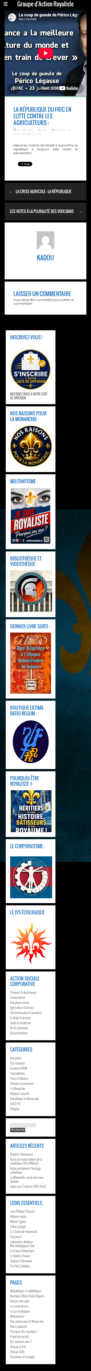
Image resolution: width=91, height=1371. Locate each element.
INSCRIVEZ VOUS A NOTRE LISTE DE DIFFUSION (28, 395)
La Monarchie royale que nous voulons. (27, 1179)
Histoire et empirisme (22, 1083)
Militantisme (17, 1316)
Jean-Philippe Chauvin (22, 1211)
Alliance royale (18, 1216)
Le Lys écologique (20, 1311)
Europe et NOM (18, 1068)
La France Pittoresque (22, 1250)
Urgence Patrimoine (21, 1260)
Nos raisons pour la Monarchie (27, 1321)
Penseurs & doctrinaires (23, 992)
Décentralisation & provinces (26, 1012)
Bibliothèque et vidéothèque (25, 1290)
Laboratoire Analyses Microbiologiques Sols (22, 1243)
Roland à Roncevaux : (22, 1154)
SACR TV (15, 1103)
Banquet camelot (19, 1093)
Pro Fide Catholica (20, 1265)
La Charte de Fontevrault (23, 1231)
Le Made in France (20, 1255)
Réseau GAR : (18, 1351)
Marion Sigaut (18, 1221)
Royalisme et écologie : (23, 1356)
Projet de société (19, 1336)
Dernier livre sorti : (20, 1300)
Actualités (15, 1057)
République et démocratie (24, 1098)
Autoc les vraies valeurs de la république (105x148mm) (26, 1161)
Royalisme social (32, 133)
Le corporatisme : (19, 1306)
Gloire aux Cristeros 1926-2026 (28, 1186)
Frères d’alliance (19, 1078)
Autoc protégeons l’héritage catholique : (25, 1170)
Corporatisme (17, 997)
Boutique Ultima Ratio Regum (27, 1295)
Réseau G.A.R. (18, 1346)
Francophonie (17, 1073)
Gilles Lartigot (18, 1226)
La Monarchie (17, 1088)
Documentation (18, 1032)
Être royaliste (17, 1063)
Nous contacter (18, 1326)
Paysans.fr (16, 1236)
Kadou (43, 129)
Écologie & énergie (20, 1017)
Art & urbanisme (19, 1027)
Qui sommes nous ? (21, 1341)
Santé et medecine (20, 1022)
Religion (14, 1108)
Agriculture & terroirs (22, 1007)
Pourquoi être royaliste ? (24, 1331)
